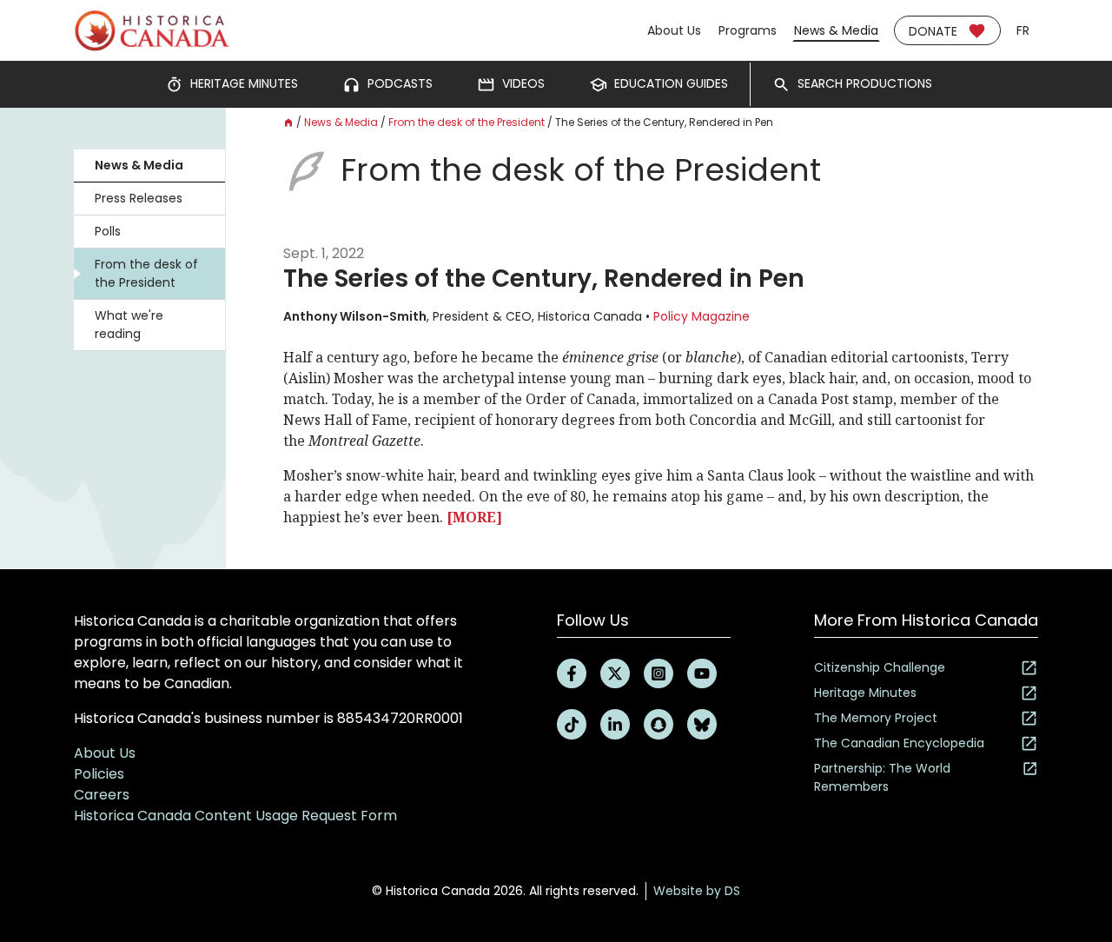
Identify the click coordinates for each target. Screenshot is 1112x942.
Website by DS (696, 890)
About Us (674, 30)
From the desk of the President (146, 273)
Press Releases (138, 198)
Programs (747, 30)
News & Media (836, 30)
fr (1022, 30)
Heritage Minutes (865, 692)
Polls (108, 231)
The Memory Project (875, 717)
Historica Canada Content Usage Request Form (235, 816)
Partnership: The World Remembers (882, 777)
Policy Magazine (701, 316)
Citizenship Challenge (879, 667)
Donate (933, 31)
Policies (99, 774)
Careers (101, 795)
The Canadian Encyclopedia (899, 743)
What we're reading (129, 324)
